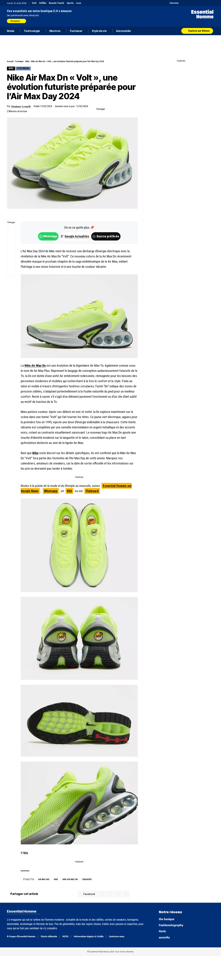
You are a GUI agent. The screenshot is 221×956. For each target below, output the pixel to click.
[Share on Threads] (11, 247)
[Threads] (212, 3)
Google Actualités (75, 236)
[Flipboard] (203, 3)
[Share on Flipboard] (119, 109)
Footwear (19, 61)
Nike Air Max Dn (35, 365)
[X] (182, 3)
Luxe (78, 3)
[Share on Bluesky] (11, 255)
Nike (27, 61)
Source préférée (108, 236)
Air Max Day (43, 879)
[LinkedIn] (199, 3)
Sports (70, 3)
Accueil (10, 61)
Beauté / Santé (56, 3)
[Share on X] (114, 109)
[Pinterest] (190, 3)
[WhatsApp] (207, 3)
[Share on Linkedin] (124, 109)
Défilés (42, 3)
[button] (172, 3)
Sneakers (87, 879)
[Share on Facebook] (108, 109)
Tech (34, 3)
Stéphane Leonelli (21, 106)
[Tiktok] (195, 3)
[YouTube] (186, 3)
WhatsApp (50, 236)
